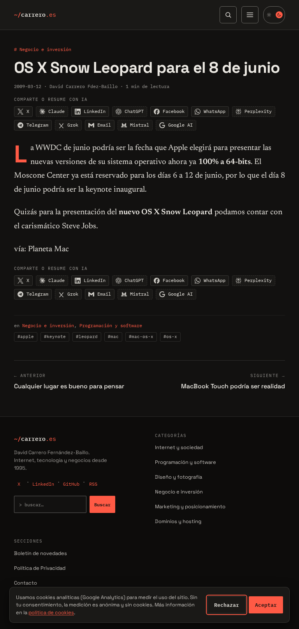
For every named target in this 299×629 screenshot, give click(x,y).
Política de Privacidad (39, 568)
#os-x (170, 336)
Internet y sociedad (179, 447)
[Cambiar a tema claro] (274, 14)
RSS (93, 484)
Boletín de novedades (40, 553)
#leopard (87, 336)
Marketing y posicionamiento (190, 506)
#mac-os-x (141, 336)
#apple (26, 336)
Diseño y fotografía (178, 477)
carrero (35, 14)
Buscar (102, 504)
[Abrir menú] (250, 14)
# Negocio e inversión (42, 49)
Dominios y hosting (178, 521)
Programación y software (110, 325)
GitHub (71, 484)
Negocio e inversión (48, 325)
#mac (113, 336)
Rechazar (226, 605)
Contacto (25, 583)
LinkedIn (43, 484)
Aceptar (266, 605)
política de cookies (51, 612)
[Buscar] (228, 14)
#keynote (55, 336)
